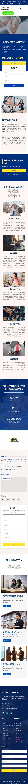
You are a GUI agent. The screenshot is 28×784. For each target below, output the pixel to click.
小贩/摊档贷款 (14, 324)
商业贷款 (14, 253)
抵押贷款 (14, 359)
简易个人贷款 (14, 218)
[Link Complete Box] (14, 592)
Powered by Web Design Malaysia (14, 783)
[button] (20, 9)
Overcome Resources (5, 8)
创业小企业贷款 (14, 289)
